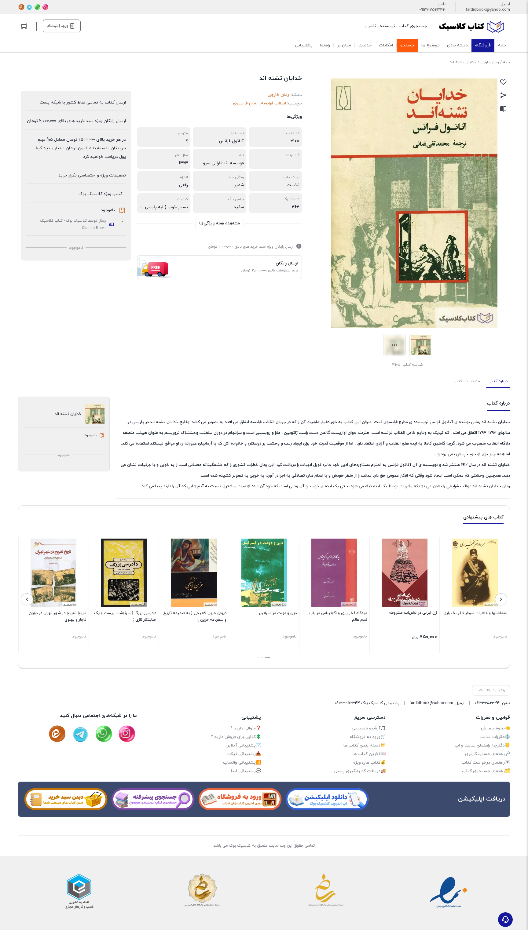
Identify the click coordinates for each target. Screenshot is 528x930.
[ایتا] (21, 7)
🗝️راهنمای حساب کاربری (487, 754)
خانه (506, 62)
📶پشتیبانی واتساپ (242, 762)
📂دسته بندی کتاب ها (364, 745)
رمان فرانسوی (245, 103)
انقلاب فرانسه (273, 103)
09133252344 (432, 10)
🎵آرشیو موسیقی (369, 728)
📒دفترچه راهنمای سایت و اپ (482, 745)
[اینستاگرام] (45, 7)
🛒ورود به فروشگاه (368, 737)
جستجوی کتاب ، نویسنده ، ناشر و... (394, 26)
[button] (267, 657)
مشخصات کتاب (466, 381)
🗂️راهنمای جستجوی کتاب (486, 771)
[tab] (498, 381)
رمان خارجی (489, 62)
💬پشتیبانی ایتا (246, 771)
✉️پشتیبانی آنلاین (243, 745)
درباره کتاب (498, 381)
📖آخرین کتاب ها (369, 754)
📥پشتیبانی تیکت (243, 754)
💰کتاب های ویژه (369, 762)
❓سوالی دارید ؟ (246, 728)
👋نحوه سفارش (495, 728)
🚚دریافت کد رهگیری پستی (360, 771)
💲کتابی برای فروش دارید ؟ (236, 737)
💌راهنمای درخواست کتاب (486, 762)
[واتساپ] (37, 7)
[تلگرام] (29, 7)
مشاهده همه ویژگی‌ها (219, 223)
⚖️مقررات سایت (494, 737)
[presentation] (501, 599)
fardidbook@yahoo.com (488, 10)
